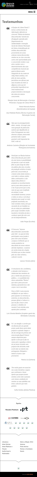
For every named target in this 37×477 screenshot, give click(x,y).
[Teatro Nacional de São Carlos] (23, 428)
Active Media (30, 474)
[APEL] (8, 422)
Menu (31, 11)
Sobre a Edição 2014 (26, 442)
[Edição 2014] (9, 4)
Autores (22, 444)
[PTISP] (28, 423)
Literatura (5, 442)
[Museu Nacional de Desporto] (32, 423)
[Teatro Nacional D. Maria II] (14, 428)
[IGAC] (28, 3)
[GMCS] (24, 423)
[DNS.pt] (24, 409)
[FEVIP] (16, 423)
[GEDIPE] (20, 423)
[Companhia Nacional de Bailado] (18, 428)
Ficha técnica (24, 446)
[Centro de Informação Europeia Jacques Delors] (10, 428)
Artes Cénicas (6, 444)
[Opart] (27, 428)
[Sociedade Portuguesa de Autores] (13, 418)
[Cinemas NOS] (25, 418)
